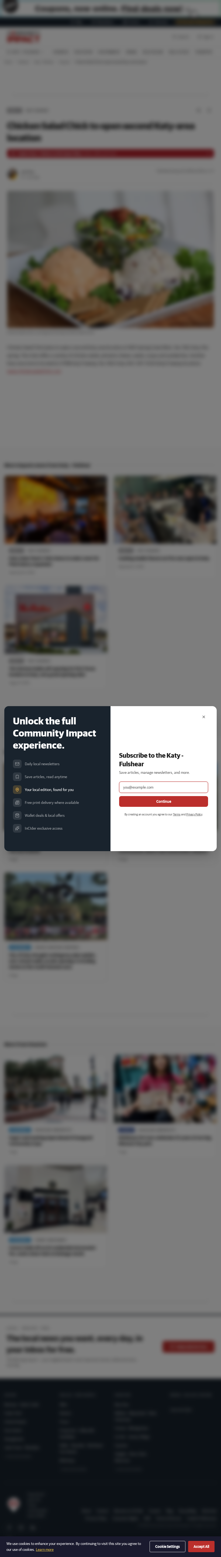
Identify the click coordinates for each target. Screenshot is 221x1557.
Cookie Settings (167, 1546)
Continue (163, 801)
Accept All (201, 1546)
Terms (177, 814)
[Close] (203, 717)
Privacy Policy (194, 814)
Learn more (45, 1549)
